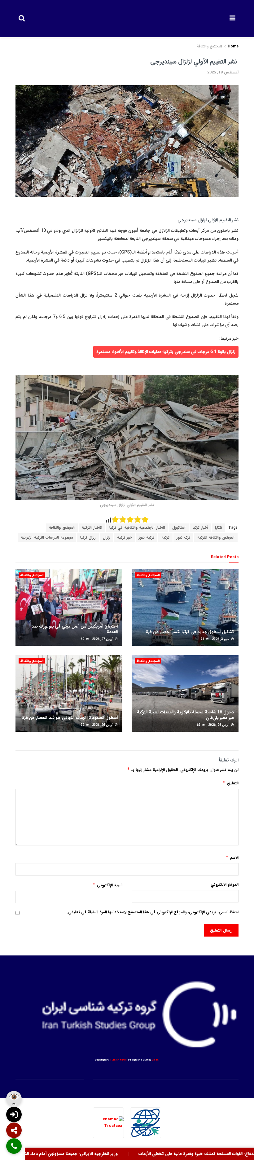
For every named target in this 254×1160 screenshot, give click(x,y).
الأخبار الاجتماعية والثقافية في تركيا (137, 528)
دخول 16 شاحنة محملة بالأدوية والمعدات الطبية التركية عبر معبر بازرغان (185, 715)
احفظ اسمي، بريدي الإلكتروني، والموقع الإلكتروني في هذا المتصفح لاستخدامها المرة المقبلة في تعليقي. (153, 912)
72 (83, 725)
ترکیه (165, 537)
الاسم (232, 857)
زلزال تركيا (88, 537)
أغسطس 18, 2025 (223, 72)
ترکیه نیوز (146, 537)
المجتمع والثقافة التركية (215, 537)
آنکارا (218, 528)
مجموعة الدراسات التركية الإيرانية (47, 537)
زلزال (106, 537)
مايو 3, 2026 (221, 639)
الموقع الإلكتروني (225, 885)
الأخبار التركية (92, 528)
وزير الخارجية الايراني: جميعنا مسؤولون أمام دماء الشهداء (85, 1153)
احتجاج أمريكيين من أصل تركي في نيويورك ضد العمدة (75, 629)
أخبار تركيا (200, 528)
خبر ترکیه (124, 537)
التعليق (231, 783)
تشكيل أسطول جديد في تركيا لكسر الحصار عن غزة (190, 632)
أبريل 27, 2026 (103, 639)
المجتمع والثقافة (209, 46)
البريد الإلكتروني (107, 885)
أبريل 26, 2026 (219, 725)
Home (233, 46)
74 (202, 639)
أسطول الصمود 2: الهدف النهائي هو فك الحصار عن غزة (70, 717)
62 (83, 639)
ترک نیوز (183, 537)
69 (199, 725)
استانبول (179, 528)
